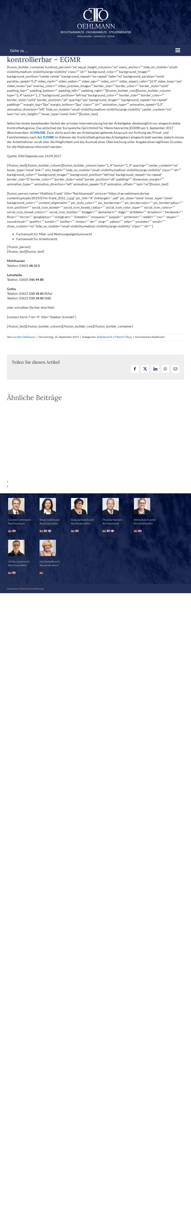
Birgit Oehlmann (50, 519)
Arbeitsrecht (104, 337)
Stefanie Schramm (145, 519)
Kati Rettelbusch (50, 561)
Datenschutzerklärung (31, 588)
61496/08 (37, 132)
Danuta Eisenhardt (82, 519)
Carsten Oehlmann (23, 337)
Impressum (12, 588)
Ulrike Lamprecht (18, 561)
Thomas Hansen (112, 519)
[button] (95, 481)
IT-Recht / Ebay (122, 337)
